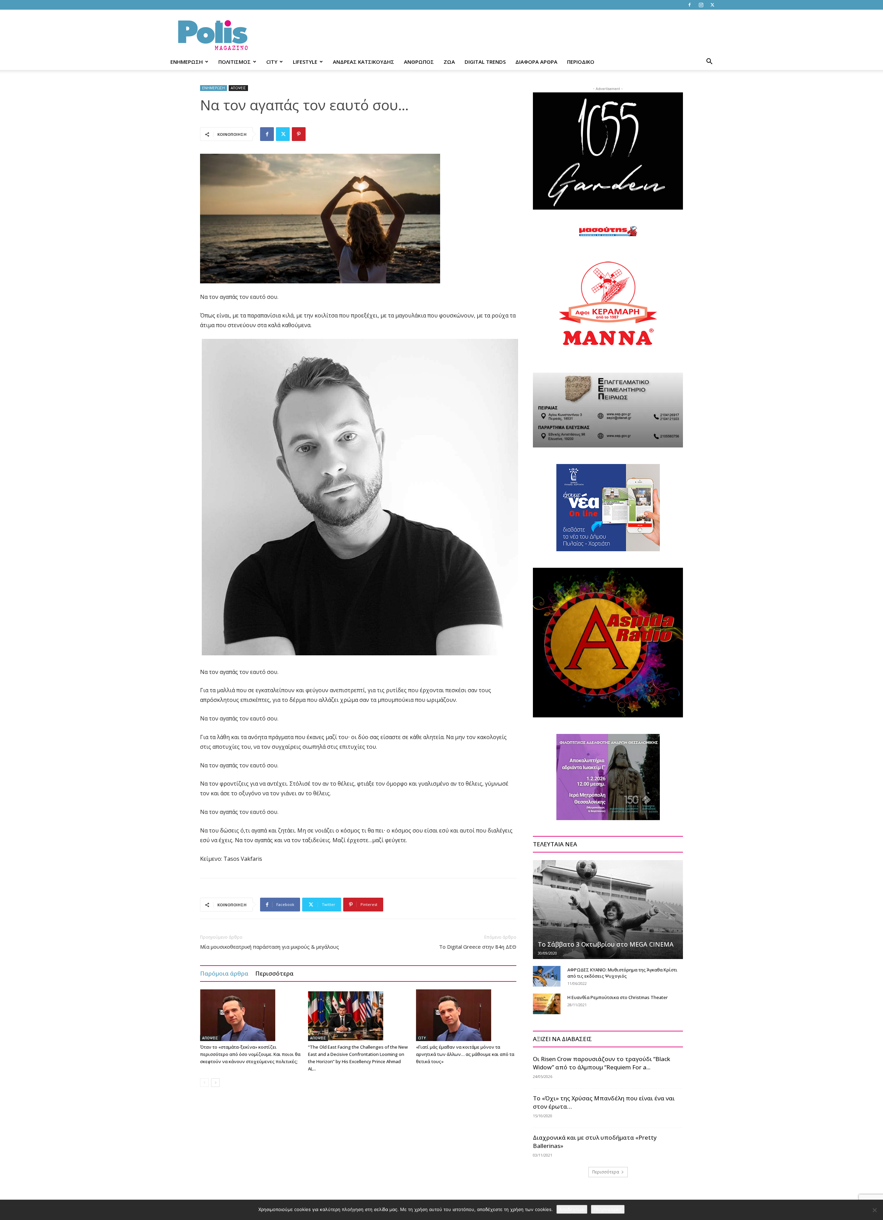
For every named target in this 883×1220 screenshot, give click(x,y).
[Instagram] (701, 5)
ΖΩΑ (449, 61)
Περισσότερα (274, 973)
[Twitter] (712, 5)
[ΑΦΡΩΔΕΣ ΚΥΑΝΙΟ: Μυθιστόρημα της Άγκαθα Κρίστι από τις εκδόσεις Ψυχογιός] (546, 976)
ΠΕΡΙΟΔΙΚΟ (580, 61)
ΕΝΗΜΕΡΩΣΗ (186, 61)
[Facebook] (689, 5)
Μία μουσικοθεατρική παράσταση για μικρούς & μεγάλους (269, 946)
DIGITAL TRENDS (485, 61)
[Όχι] (874, 1210)
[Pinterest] (299, 134)
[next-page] (215, 1082)
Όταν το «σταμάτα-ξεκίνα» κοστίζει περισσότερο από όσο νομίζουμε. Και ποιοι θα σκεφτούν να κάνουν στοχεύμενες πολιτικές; (250, 1054)
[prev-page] (204, 1082)
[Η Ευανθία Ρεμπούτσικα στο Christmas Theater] (546, 1004)
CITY (271, 61)
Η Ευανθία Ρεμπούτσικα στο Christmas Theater (617, 997)
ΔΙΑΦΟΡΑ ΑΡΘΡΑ (536, 61)
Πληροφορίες (608, 1209)
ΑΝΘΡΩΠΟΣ (419, 61)
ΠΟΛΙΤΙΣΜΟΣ (234, 61)
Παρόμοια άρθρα (224, 973)
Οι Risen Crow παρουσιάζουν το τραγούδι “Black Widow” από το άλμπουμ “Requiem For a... (601, 1063)
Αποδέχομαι (572, 1209)
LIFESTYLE (305, 61)
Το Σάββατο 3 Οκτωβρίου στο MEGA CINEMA (606, 944)
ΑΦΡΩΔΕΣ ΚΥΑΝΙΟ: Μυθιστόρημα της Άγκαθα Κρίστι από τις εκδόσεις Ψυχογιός (622, 973)
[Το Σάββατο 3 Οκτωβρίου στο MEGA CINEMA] (608, 909)
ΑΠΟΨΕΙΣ (238, 87)
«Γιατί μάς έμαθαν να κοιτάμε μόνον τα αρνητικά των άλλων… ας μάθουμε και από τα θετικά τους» (465, 1054)
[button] (709, 62)
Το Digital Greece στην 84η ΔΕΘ (477, 946)
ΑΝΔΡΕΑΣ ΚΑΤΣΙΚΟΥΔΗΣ (363, 61)
